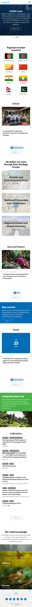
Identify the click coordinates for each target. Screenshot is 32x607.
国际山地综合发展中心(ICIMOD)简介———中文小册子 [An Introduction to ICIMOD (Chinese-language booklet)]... (14, 455)
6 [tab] (18, 147)
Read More (15, 206)
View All (16, 517)
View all (16, 152)
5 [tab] (16, 147)
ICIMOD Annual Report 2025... (11, 503)
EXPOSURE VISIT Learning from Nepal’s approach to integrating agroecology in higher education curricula (15, 361)
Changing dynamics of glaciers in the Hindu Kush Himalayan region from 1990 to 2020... (15, 479)
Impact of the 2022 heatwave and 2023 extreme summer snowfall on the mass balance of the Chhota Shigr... (15, 492)
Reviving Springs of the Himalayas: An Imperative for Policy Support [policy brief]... (14, 442)
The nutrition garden (9, 466)
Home (16, 593)
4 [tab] (18, 34)
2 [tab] (15, 34)
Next (31, 127)
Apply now (5, 587)
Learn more (16, 31)
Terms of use (17, 604)
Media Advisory (12, 271)
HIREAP (10, 356)
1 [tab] (13, 34)
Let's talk (5, 565)
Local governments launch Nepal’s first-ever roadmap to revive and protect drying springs (15, 276)
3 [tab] (16, 34)
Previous (1, 127)
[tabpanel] (16, 20)
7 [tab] (19, 147)
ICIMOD (5, 505)
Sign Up (7, 321)
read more (15, 183)
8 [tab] (21, 147)
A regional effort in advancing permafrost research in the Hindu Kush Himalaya (15, 133)
